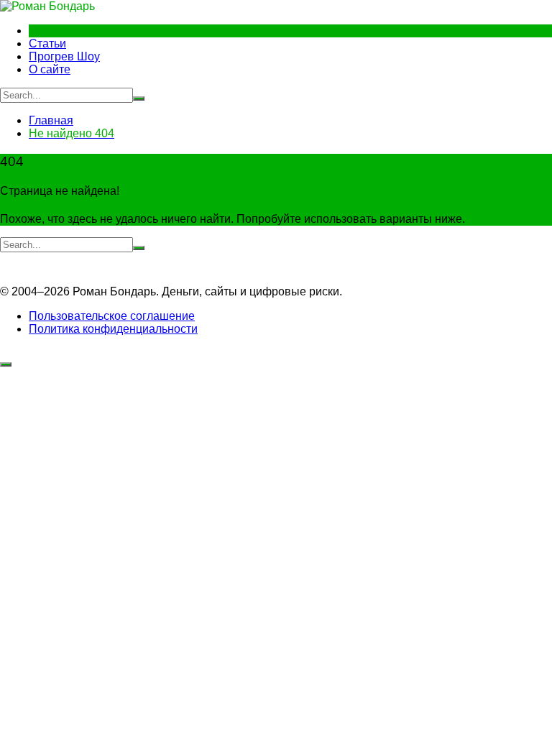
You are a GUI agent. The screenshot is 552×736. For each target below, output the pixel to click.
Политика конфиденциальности (113, 329)
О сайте (49, 69)
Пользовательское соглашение (112, 316)
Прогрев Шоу (64, 56)
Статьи (47, 43)
